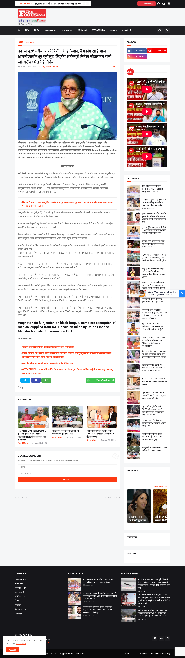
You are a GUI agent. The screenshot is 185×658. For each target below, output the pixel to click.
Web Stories (98, 30)
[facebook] (158, 3)
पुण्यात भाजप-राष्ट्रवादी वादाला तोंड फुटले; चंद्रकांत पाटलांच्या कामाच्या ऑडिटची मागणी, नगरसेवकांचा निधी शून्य (98, 610)
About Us (129, 653)
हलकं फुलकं (19, 613)
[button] (160, 30)
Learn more (21, 643)
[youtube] (163, 3)
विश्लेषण (37, 30)
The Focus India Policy (160, 653)
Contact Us (142, 653)
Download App (147, 3)
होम (19, 30)
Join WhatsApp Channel (102, 380)
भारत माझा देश (67, 30)
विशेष (27, 30)
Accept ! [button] (12, 650)
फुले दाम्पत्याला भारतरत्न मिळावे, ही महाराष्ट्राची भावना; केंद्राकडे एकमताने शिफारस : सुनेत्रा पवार (154, 299)
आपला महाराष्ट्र (51, 30)
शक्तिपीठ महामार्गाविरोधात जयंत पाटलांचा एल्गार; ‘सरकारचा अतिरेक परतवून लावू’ (154, 423)
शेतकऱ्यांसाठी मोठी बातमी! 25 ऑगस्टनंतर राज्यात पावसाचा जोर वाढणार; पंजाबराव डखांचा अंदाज (153, 368)
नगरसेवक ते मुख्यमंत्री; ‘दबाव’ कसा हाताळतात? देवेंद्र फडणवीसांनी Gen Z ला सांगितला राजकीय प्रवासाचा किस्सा (100, 596)
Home (20, 42)
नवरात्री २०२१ (20, 588)
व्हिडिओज (113, 30)
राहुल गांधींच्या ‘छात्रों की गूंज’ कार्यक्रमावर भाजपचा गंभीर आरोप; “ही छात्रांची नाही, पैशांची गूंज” (153, 326)
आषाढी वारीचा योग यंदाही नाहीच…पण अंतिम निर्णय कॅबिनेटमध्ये (47, 363)
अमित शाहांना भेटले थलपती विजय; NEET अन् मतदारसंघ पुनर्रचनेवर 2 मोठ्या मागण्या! (100, 434)
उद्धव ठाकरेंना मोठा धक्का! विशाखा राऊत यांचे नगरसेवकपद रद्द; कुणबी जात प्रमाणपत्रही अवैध (154, 395)
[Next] (87, 3)
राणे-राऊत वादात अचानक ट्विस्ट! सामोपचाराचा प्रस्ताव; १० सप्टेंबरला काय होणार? (154, 381)
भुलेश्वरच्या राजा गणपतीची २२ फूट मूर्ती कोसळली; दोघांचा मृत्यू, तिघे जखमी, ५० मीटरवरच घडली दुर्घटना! (72, 3)
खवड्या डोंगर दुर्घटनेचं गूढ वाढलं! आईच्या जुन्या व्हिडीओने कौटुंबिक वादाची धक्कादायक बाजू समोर (153, 244)
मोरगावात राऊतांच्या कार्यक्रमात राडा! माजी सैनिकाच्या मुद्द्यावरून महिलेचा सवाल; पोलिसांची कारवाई (153, 285)
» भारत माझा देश (28, 42)
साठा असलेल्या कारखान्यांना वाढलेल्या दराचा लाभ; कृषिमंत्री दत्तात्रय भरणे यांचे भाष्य (152, 189)
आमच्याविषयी (126, 30)
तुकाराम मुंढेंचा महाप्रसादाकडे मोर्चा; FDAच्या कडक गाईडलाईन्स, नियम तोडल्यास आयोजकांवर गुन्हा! (154, 230)
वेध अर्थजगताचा (20, 609)
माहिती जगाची (82, 30)
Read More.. (23, 443)
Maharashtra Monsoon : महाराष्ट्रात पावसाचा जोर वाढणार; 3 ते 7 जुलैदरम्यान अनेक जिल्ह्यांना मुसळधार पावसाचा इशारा (153, 613)
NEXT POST (22, 498)
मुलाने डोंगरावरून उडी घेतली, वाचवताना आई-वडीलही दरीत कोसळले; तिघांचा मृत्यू (152, 437)
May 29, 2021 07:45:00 (48, 66)
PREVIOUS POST (111, 498)
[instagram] (169, 3)
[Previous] (84, 3)
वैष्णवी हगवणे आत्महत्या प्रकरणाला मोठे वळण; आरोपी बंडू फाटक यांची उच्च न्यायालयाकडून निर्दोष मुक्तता (154, 354)
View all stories (160, 486)
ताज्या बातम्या (19, 583)
